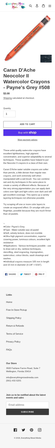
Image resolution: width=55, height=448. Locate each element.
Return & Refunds (15, 325)
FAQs (9, 349)
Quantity (7, 108)
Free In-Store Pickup (16, 310)
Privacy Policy (13, 341)
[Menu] (50, 5)
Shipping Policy (13, 318)
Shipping (7, 98)
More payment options (27, 140)
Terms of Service (14, 333)
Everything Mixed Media (31, 438)
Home (9, 302)
